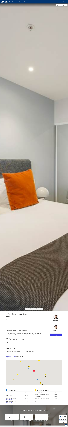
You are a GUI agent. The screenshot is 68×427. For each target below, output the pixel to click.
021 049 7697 (55, 321)
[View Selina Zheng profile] (55, 316)
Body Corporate (31, 1)
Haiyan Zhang (55, 330)
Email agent (56, 335)
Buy (9, 1)
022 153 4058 (55, 331)
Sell (12, 1)
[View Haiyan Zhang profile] (55, 326)
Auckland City (8, 4)
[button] (34, 371)
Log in (66, 1)
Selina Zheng (55, 320)
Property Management (19, 1)
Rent (14, 1)
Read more (8, 342)
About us (39, 1)
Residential (2, 4)
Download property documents (11, 356)
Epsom (13, 4)
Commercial (26, 1)
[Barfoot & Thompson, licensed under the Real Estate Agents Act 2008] (4, 1)
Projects (36, 1)
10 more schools (38, 401)
